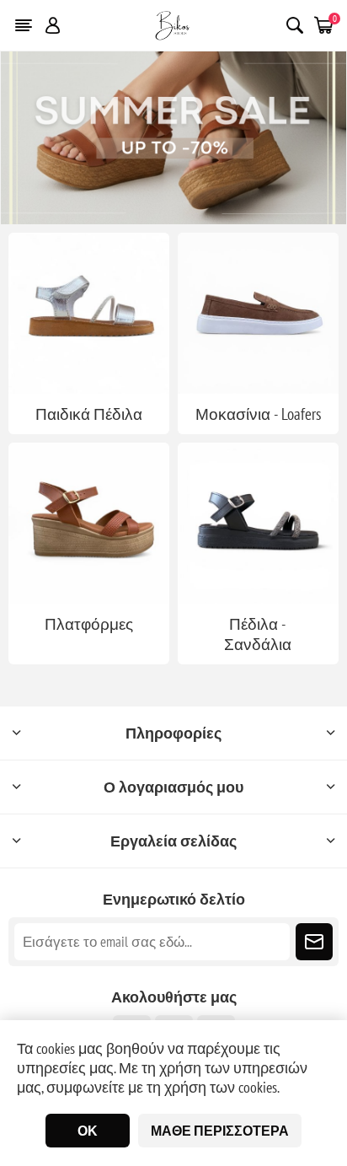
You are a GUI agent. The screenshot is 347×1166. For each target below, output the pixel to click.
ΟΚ (87, 1130)
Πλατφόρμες (89, 624)
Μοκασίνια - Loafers (258, 414)
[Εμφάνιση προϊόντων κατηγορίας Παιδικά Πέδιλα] (88, 313)
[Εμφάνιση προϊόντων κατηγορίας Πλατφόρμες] (88, 523)
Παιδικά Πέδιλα (88, 414)
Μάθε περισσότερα (220, 1130)
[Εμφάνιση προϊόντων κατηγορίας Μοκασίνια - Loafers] (258, 313)
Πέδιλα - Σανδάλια (257, 634)
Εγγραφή (314, 941)
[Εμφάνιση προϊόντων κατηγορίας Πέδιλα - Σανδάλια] (258, 523)
